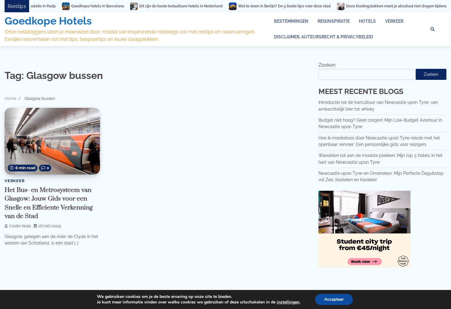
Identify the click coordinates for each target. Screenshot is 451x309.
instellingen (288, 302)
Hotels (367, 21)
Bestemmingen (291, 21)
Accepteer (334, 299)
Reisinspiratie (334, 21)
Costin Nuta (20, 226)
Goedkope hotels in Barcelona (85, 6)
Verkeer (394, 21)
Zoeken (326, 65)
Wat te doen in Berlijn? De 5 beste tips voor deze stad (272, 6)
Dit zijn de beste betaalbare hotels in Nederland (168, 6)
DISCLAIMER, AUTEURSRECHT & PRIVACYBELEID (323, 36)
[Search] (432, 29)
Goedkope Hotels (48, 21)
